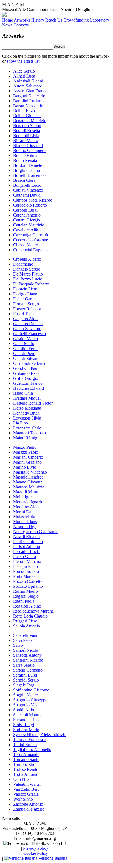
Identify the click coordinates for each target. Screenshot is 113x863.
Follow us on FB (51, 843)
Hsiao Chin (23, 393)
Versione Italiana (52, 858)
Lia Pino (20, 423)
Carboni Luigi (25, 210)
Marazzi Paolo (25, 452)
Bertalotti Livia (26, 135)
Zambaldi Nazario (28, 809)
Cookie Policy (35, 853)
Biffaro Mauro (25, 140)
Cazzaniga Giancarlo (31, 235)
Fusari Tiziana (25, 313)
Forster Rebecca (27, 308)
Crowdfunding (76, 20)
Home (7, 20)
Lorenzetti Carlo (27, 428)
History (37, 20)
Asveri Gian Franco (30, 91)
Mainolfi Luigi (25, 437)
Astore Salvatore (27, 86)
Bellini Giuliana (27, 115)
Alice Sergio (24, 71)
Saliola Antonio (26, 626)
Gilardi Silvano (26, 358)
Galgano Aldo (25, 318)
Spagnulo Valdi (26, 704)
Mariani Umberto (28, 457)
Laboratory (99, 20)
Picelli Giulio (24, 556)
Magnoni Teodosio (29, 433)
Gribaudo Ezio (26, 373)
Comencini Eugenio (30, 249)
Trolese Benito (25, 769)
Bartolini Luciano (28, 100)
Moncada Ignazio (28, 501)
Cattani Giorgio (26, 220)
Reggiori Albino (27, 606)
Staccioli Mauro (27, 714)
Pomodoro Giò (26, 571)
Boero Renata (25, 160)
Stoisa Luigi (23, 724)
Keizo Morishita (27, 408)
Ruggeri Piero (25, 621)
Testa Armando (26, 754)
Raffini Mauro (25, 591)
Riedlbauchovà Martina (33, 611)
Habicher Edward (28, 388)
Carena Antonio (27, 215)
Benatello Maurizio (29, 120)
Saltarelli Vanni (26, 635)
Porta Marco (24, 576)
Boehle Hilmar (26, 155)
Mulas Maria (24, 516)
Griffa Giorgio (25, 378)
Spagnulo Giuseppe (30, 700)
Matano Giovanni (28, 482)
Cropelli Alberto (27, 259)
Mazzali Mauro (26, 492)
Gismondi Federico (29, 363)
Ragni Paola (23, 601)
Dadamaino (23, 264)
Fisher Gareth (25, 298)
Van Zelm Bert (26, 789)
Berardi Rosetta (26, 130)
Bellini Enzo (24, 110)
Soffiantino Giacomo (31, 690)
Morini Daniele (26, 511)
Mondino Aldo (26, 506)
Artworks (22, 20)
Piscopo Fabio (25, 566)
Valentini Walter (27, 784)
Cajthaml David (27, 195)
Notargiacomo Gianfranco (35, 531)
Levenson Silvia (27, 418)
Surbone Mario (26, 729)
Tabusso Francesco (29, 739)
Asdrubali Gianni (28, 81)
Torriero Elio (24, 764)
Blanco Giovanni (28, 145)
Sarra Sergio (24, 665)
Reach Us (53, 20)
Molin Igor (22, 497)
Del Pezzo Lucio (27, 279)
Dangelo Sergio (26, 269)
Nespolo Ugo (24, 526)
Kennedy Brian (26, 413)
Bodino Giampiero (29, 150)
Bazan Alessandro (28, 105)
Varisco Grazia (26, 794)
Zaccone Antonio (28, 804)
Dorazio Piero (25, 289)
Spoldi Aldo (23, 709)
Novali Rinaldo (26, 536)
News (7, 25)
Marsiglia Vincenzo (30, 472)
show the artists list (23, 61)
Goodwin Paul (25, 368)
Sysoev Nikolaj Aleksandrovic (39, 734)
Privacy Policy (35, 848)
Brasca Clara (24, 180)
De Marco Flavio (28, 274)
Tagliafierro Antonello (32, 749)
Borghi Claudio (26, 170)
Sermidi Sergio (26, 680)
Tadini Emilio (25, 744)
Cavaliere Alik (25, 230)
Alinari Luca (24, 76)
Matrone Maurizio (28, 487)
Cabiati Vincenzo (28, 190)
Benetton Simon (27, 125)
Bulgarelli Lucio (27, 185)
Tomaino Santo (26, 759)
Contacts (21, 25)
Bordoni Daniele (27, 165)
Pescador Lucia (26, 551)
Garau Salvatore (27, 328)
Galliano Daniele (28, 323)
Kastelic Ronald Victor (33, 403)
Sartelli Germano (28, 670)
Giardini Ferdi (25, 348)
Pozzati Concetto (28, 581)
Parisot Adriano (26, 546)
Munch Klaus (25, 521)
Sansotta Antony (27, 655)
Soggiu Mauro (25, 695)
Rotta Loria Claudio (30, 616)
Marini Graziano (27, 462)
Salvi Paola (23, 640)
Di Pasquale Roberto (31, 284)
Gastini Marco (25, 338)
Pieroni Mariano (27, 561)
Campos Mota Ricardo (32, 200)
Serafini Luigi (25, 675)
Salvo (18, 645)
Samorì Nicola (25, 650)
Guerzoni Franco (28, 383)
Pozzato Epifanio (28, 586)
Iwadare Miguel (27, 398)
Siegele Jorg (23, 685)
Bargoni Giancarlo (29, 95)
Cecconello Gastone (30, 239)
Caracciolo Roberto (30, 205)
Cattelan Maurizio (28, 225)
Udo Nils (21, 779)
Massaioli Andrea (28, 477)
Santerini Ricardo (28, 660)
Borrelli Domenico (29, 175)
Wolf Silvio (23, 799)
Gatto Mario (23, 343)
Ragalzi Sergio (26, 596)
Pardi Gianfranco (28, 541)
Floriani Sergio (26, 303)
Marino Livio (24, 467)
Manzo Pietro (24, 447)
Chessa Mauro (25, 244)
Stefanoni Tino (26, 719)
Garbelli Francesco (29, 333)
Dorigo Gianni (25, 294)
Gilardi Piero (24, 353)
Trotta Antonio (25, 774)
